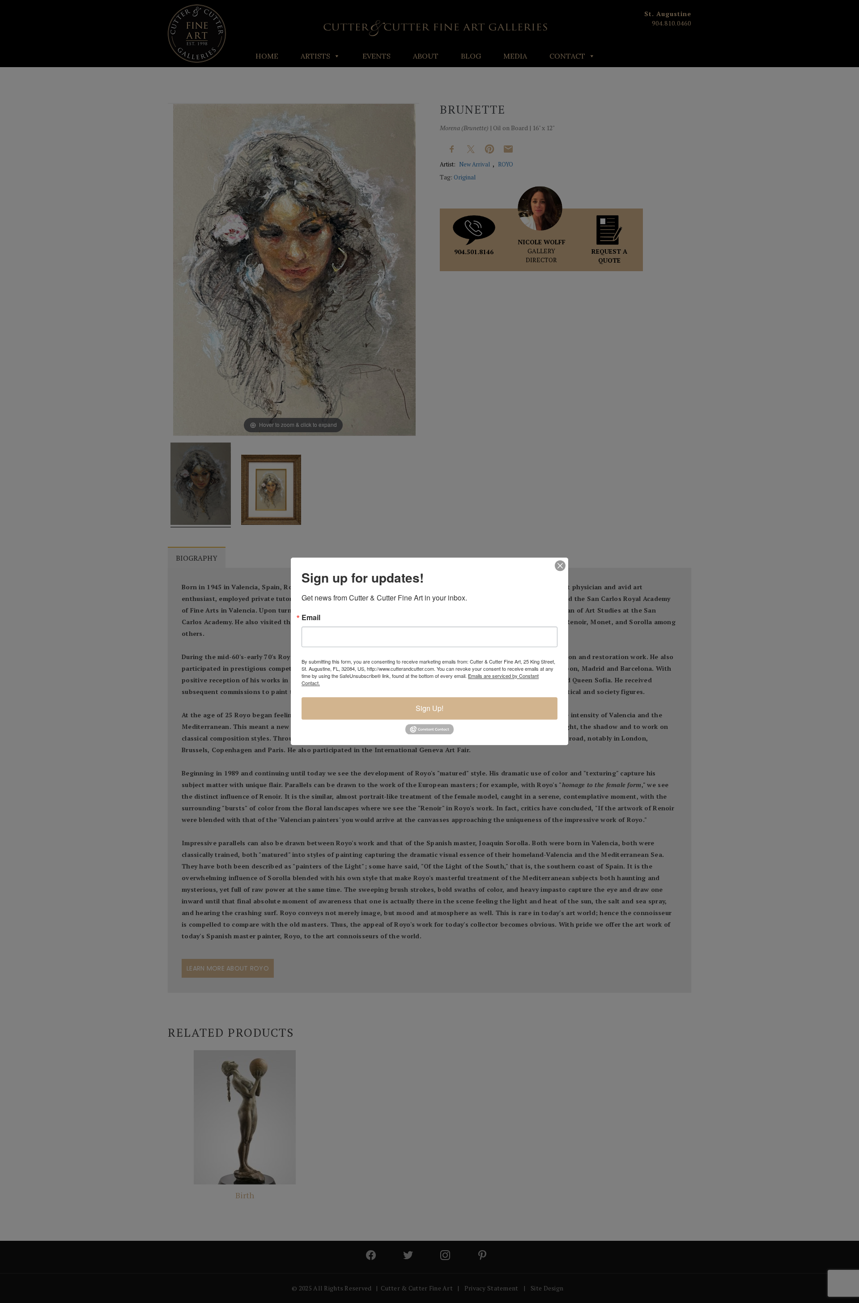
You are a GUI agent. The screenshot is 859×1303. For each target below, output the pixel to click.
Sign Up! (429, 708)
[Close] (560, 565)
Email (311, 617)
